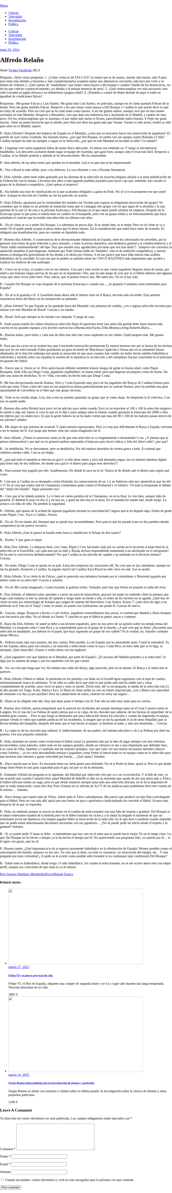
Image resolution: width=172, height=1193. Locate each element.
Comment (8, 1149)
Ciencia (13, 12)
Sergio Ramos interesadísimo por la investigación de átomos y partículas (51, 1082)
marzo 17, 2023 (18, 967)
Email (5, 1164)
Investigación (17, 20)
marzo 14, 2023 (18, 1074)
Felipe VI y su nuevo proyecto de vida (30, 975)
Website (5, 1172)
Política (13, 24)
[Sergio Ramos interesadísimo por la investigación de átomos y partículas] (75, 1071)
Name (5, 1156)
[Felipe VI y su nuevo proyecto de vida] (75, 963)
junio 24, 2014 (9, 49)
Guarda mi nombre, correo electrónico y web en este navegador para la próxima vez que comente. (69, 1180)
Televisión (15, 16)
